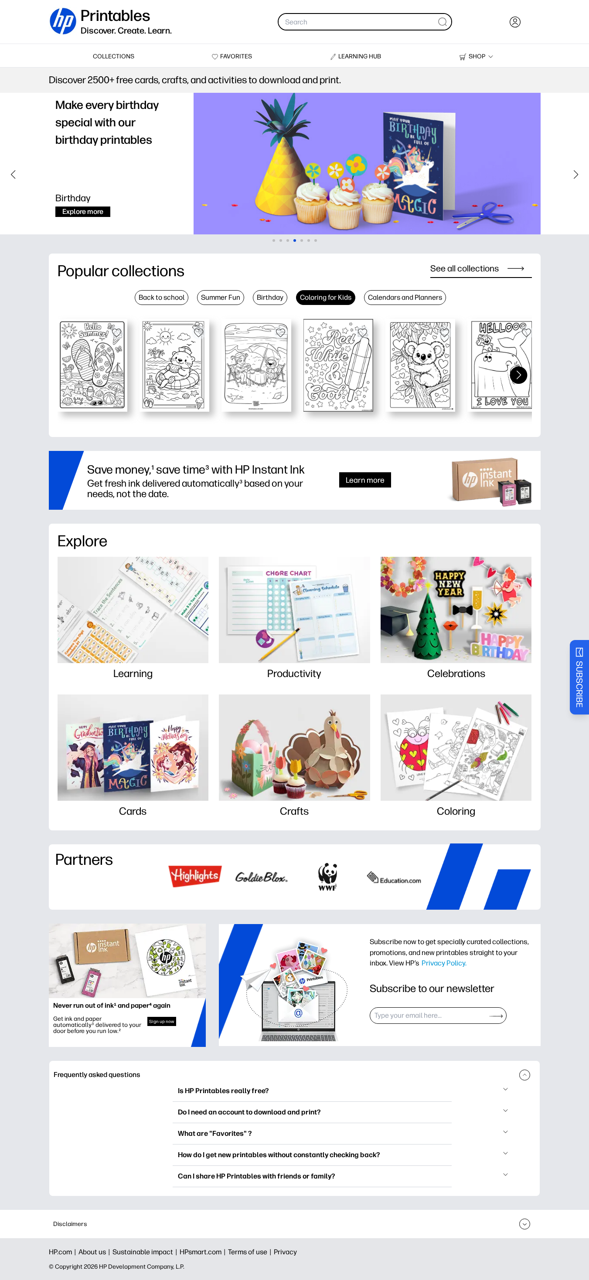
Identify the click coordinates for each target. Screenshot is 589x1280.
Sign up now (161, 1021)
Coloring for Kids (325, 297)
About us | (95, 1252)
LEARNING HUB (359, 56)
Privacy (285, 1252)
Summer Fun (220, 297)
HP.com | (63, 1252)
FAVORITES (236, 56)
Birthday (270, 297)
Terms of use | (251, 1252)
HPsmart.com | (204, 1252)
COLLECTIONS (113, 56)
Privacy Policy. (444, 962)
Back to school (161, 297)
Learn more (365, 479)
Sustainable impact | (146, 1252)
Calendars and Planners (405, 297)
